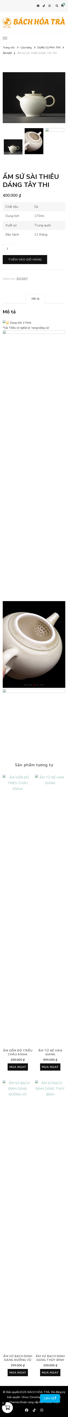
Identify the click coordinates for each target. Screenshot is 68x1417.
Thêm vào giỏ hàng (25, 260)
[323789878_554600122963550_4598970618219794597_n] (34, 97)
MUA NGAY (17, 1067)
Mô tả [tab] (35, 299)
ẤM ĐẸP (22, 279)
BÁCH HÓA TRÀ (38, 1392)
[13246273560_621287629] (55, 141)
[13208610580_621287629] (34, 141)
